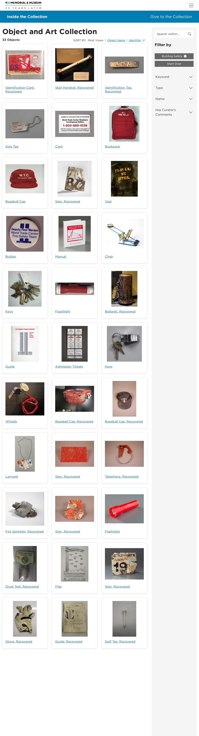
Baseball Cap (15, 201)
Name (159, 99)
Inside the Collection (27, 16)
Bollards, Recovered (120, 311)
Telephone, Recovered (122, 476)
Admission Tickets (69, 366)
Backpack (112, 146)
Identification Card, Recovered (20, 89)
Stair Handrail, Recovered (74, 87)
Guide (10, 366)
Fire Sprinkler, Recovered (24, 531)
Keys (9, 311)
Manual (60, 256)
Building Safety (172, 56)
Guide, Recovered (68, 641)
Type (159, 88)
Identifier (135, 40)
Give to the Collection (171, 16)
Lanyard (11, 476)
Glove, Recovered (18, 641)
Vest (108, 201)
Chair (109, 256)
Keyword (162, 77)
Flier (58, 586)
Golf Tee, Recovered (120, 641)
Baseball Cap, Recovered (74, 421)
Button (10, 256)
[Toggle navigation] (191, 5)
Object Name (116, 40)
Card (59, 146)
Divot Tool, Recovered (22, 586)
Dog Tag (11, 146)
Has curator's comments (165, 112)
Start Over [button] (174, 63)
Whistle (11, 421)
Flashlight (62, 311)
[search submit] (189, 34)
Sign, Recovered (67, 201)
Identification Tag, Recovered (118, 89)
